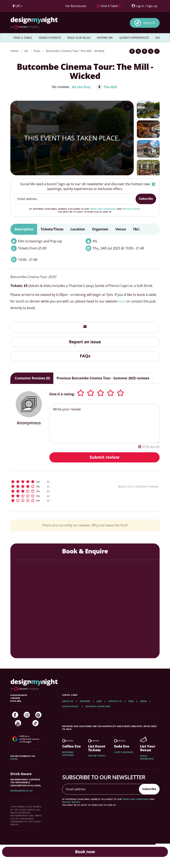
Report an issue (85, 342)
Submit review (104, 457)
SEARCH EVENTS (50, 38)
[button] (52, 481)
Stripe (14, 758)
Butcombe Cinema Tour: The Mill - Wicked (75, 51)
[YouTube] (18, 723)
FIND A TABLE (22, 38)
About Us (68, 701)
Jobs (99, 701)
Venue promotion (146, 757)
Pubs (37, 51)
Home (14, 51)
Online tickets (97, 755)
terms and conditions (103, 208)
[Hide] (153, 184)
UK (26, 51)
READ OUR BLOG (78, 38)
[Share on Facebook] (132, 51)
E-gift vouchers (123, 752)
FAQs (85, 356)
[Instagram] (27, 715)
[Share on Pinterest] (144, 51)
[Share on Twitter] (138, 51)
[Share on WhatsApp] (150, 51)
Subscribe (146, 199)
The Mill (110, 87)
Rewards (85, 701)
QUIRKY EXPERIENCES (134, 38)
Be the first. (81, 87)
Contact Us (115, 701)
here (122, 301)
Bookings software (68, 753)
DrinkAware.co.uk (21, 790)
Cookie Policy (70, 706)
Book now (85, 851)
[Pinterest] (38, 715)
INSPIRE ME (105, 38)
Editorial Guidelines (97, 706)
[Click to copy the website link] (157, 51)
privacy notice (131, 208)
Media (143, 701)
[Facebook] (15, 715)
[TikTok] (35, 723)
